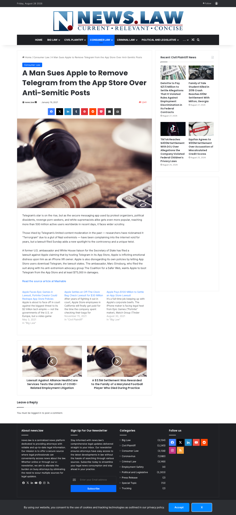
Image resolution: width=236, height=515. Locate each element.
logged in (36, 412)
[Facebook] (51, 111)
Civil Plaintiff (73, 39)
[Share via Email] (109, 111)
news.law (29, 102)
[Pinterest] (84, 111)
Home (39, 39)
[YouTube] (36, 483)
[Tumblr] (76, 111)
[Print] (117, 111)
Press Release (130, 477)
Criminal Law (126, 39)
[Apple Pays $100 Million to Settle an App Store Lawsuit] (128, 305)
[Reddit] (92, 111)
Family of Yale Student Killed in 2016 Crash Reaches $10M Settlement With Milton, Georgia (199, 92)
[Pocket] (101, 111)
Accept (179, 507)
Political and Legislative (159, 39)
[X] (59, 111)
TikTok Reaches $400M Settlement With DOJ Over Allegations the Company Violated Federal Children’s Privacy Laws (173, 150)
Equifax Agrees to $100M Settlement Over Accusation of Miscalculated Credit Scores (201, 147)
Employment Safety (133, 466)
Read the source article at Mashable (44, 281)
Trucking (126, 488)
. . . (184, 39)
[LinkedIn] (67, 111)
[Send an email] (36, 102)
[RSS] (48, 483)
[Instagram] (44, 483)
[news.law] (118, 21)
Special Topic (129, 483)
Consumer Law (100, 39)
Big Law (52, 39)
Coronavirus (128, 456)
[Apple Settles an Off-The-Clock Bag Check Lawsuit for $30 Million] (85, 305)
